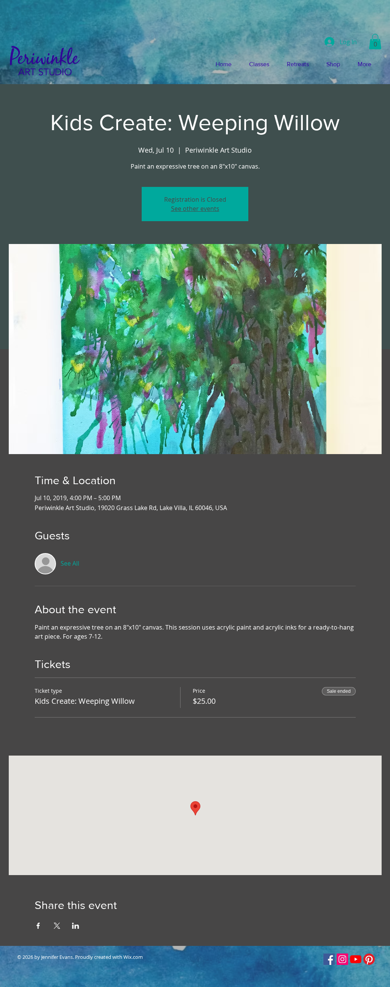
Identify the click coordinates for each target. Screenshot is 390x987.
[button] (375, 41)
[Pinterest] (369, 959)
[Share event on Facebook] (38, 926)
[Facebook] (329, 959)
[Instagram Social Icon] (342, 959)
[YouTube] (355, 959)
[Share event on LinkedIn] (75, 926)
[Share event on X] (57, 926)
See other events (195, 208)
